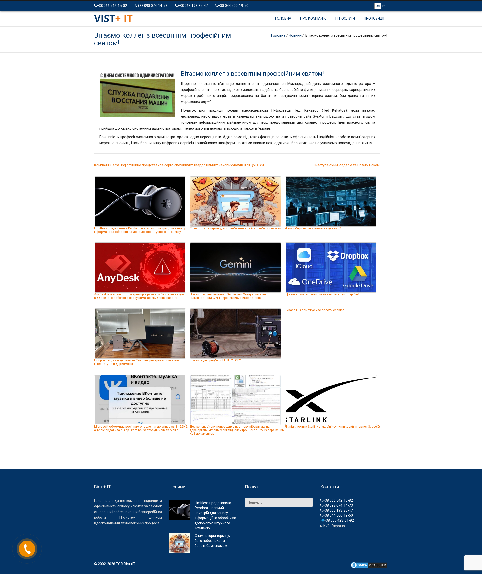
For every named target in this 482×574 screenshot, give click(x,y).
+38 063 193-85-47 (193, 6)
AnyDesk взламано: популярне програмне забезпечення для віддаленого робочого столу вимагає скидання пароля (139, 296)
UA (378, 6)
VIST (113, 18)
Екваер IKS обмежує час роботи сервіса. (315, 310)
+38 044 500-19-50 (233, 6)
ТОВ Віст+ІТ (125, 564)
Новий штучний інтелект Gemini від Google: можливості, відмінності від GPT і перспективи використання (231, 296)
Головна (283, 18)
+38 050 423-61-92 (339, 520)
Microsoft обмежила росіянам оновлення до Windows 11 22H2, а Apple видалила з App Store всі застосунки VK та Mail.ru (141, 428)
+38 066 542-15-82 (112, 6)
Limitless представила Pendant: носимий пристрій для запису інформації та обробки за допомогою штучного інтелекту (139, 230)
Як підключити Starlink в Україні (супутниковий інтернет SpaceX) (332, 426)
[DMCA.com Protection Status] (369, 565)
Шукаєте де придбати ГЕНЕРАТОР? (215, 360)
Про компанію (313, 18)
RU (384, 6)
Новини (295, 35)
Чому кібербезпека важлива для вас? (313, 228)
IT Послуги (345, 18)
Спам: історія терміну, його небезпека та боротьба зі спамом (235, 228)
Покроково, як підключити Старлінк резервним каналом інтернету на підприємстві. (136, 362)
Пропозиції (374, 18)
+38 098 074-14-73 (152, 6)
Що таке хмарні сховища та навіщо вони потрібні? (322, 294)
